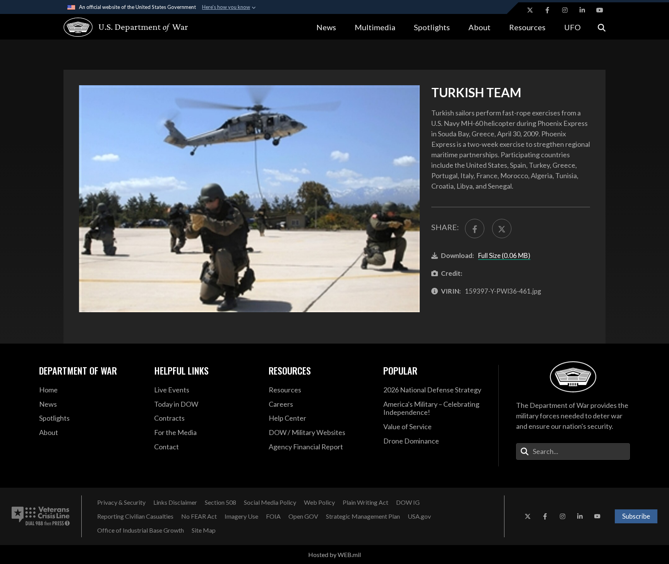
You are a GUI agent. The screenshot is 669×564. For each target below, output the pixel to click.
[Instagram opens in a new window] (565, 10)
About (479, 27)
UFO (572, 27)
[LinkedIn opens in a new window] (582, 10)
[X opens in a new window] (530, 10)
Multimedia (375, 27)
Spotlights (432, 27)
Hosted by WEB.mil (334, 554)
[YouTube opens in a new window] (600, 10)
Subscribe (636, 516)
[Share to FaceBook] (474, 228)
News (326, 27)
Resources (527, 27)
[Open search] (601, 27)
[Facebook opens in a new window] (547, 10)
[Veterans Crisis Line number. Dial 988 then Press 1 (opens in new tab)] (41, 516)
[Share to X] (501, 228)
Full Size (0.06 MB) (504, 255)
